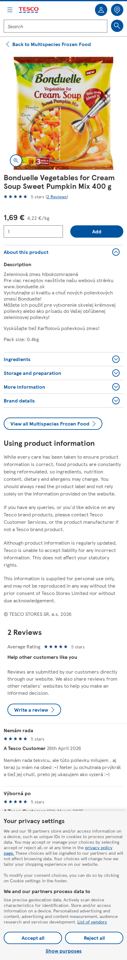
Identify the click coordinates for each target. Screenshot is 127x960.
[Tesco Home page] (28, 10)
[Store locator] (117, 10)
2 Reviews (57, 196)
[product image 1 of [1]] (63, 113)
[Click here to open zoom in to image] (16, 160)
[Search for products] (117, 26)
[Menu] (10, 10)
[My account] (101, 10)
